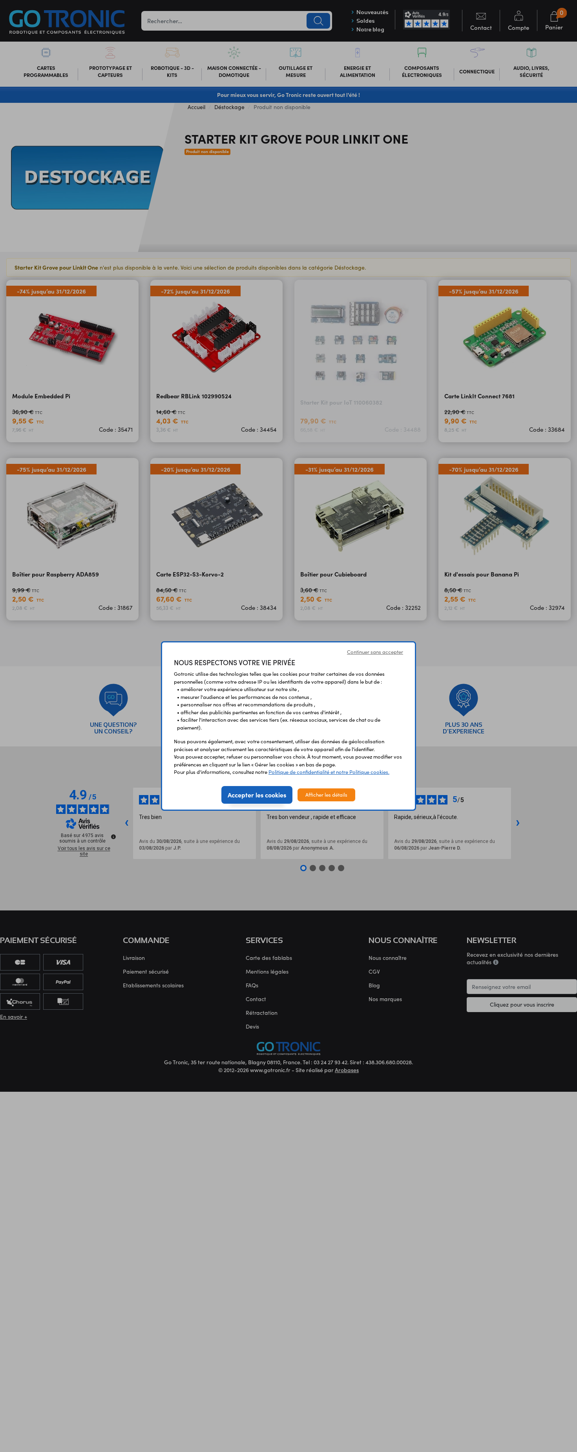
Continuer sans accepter (375, 651)
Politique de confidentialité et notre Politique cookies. (328, 771)
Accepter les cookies (257, 794)
